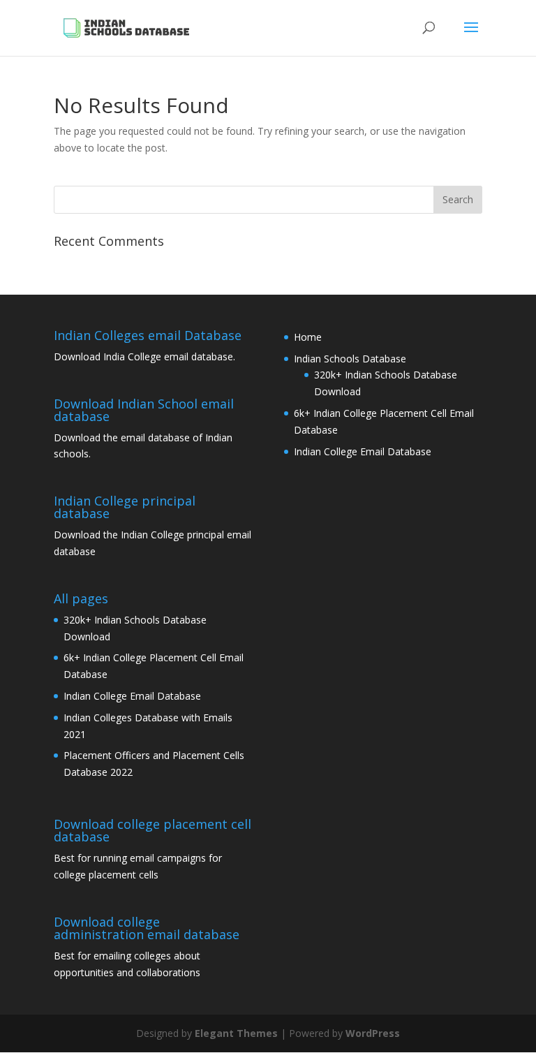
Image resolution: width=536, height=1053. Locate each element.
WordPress (372, 1033)
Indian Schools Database (350, 358)
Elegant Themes (236, 1033)
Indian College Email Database (362, 451)
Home (308, 337)
